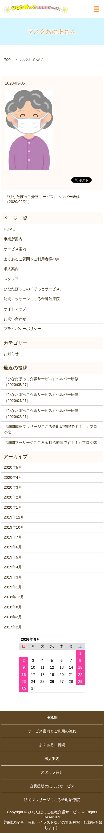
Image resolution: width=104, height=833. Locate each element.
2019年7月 (13, 537)
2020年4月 (13, 477)
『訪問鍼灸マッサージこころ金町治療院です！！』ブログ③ (50, 429)
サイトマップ (15, 309)
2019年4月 (13, 567)
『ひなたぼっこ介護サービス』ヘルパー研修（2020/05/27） (41, 382)
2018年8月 (13, 607)
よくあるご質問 (52, 745)
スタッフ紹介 (52, 772)
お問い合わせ (15, 319)
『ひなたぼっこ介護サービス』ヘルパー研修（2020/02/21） (42, 199)
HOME (9, 229)
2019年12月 (14, 517)
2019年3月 (13, 577)
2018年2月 (13, 617)
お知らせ (11, 354)
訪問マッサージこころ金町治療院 (32, 299)
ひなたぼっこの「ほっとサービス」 (33, 289)
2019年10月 (14, 527)
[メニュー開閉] (96, 9)
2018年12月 (14, 597)
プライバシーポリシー (22, 328)
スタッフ (11, 279)
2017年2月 (13, 627)
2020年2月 (13, 497)
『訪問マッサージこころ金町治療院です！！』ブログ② (50, 442)
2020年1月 (13, 507)
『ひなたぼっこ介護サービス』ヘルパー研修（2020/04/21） (41, 397)
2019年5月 (13, 557)
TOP (7, 60)
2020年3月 (13, 487)
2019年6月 (13, 547)
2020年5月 (13, 467)
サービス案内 (15, 249)
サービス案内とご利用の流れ (52, 731)
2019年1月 (13, 587)
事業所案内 (13, 239)
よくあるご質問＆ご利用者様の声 (32, 259)
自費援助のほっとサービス (52, 786)
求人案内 (11, 269)
